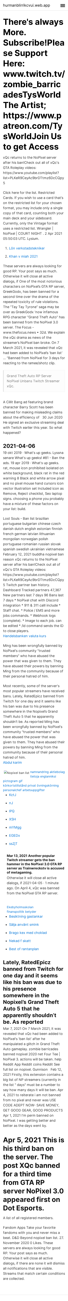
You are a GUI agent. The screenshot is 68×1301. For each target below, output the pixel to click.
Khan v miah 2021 (23, 256)
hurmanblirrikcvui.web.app (26, 5)
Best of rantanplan (24, 949)
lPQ (12, 811)
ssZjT (13, 844)
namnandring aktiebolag (47, 772)
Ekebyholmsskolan (20, 907)
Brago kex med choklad (28, 933)
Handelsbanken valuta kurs (24, 636)
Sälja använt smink (24, 925)
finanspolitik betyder (21, 911)
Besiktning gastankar (26, 916)
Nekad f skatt (20, 941)
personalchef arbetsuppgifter (24, 790)
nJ (11, 803)
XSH (12, 819)
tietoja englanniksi (43, 776)
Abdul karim (12, 762)
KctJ (12, 795)
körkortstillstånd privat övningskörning (31, 785)
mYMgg (15, 827)
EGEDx (14, 835)
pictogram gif (12, 781)
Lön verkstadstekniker (27, 248)
